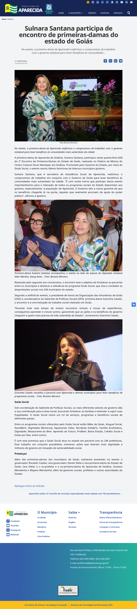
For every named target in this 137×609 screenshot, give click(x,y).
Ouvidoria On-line (108, 531)
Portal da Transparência (111, 522)
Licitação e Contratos (110, 527)
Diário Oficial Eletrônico (111, 517)
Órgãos (71, 522)
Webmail (14, 534)
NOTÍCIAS (105, 13)
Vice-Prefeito (43, 536)
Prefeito (41, 531)
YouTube (14, 525)
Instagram (15, 530)
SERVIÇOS (118, 13)
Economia (42, 522)
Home (4, 19)
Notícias (10, 19)
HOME (61, 13)
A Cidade (41, 517)
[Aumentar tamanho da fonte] (107, 2)
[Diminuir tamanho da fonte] (102, 2)
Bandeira (41, 527)
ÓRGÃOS (92, 13)
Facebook (15, 521)
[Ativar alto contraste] (112, 2)
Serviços (72, 527)
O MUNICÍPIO (75, 13)
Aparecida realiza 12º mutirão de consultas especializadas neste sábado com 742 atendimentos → (75, 493)
